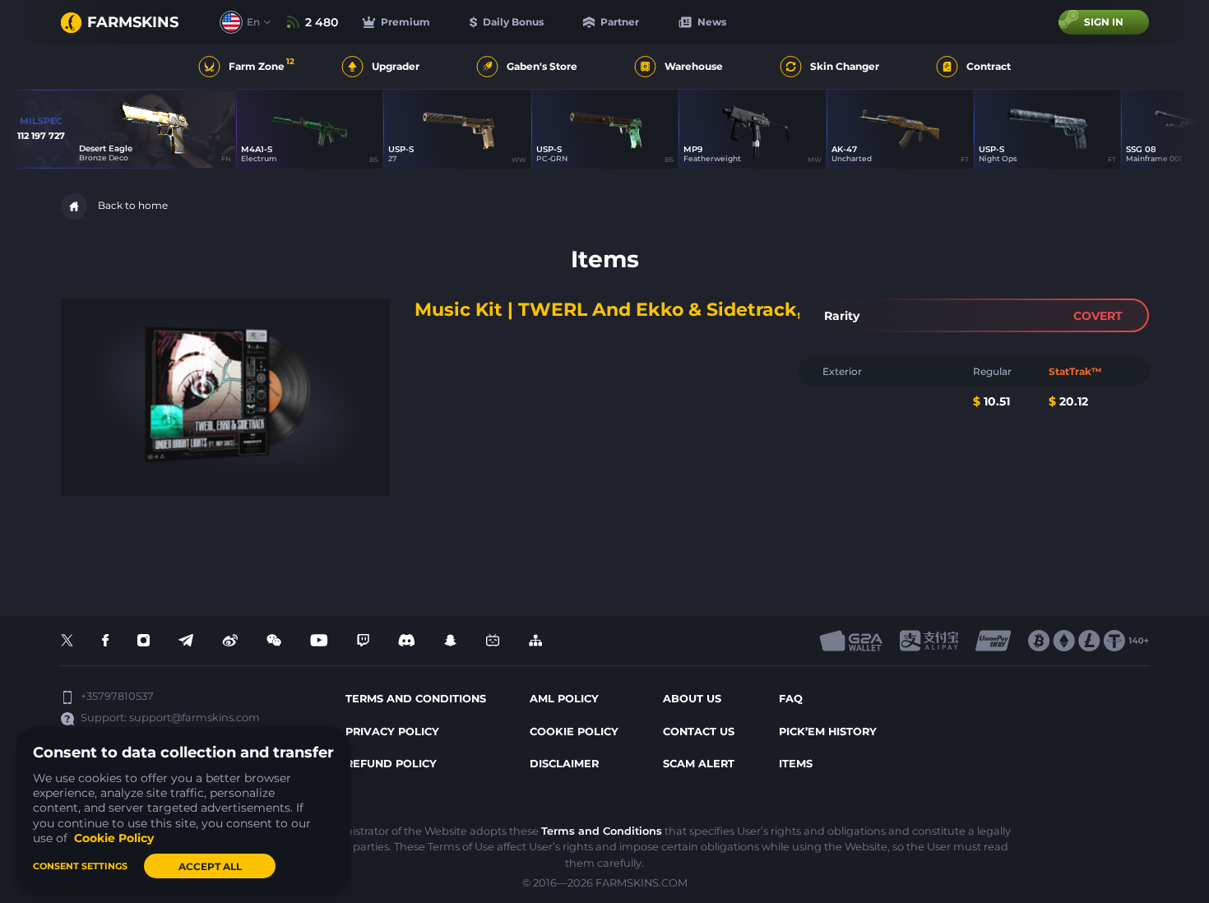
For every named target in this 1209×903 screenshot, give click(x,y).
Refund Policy (391, 763)
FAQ (791, 698)
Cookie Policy (574, 731)
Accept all (210, 866)
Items (796, 763)
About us (692, 698)
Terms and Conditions (601, 831)
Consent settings (80, 866)
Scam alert (698, 763)
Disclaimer (564, 763)
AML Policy (564, 698)
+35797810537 (117, 696)
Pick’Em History (828, 731)
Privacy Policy (392, 731)
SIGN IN (1103, 22)
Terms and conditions (415, 698)
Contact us (698, 731)
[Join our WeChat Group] (273, 641)
